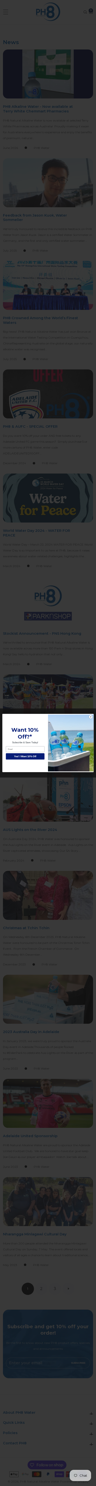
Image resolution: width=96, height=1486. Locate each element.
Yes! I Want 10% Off (25, 756)
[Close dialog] (91, 717)
